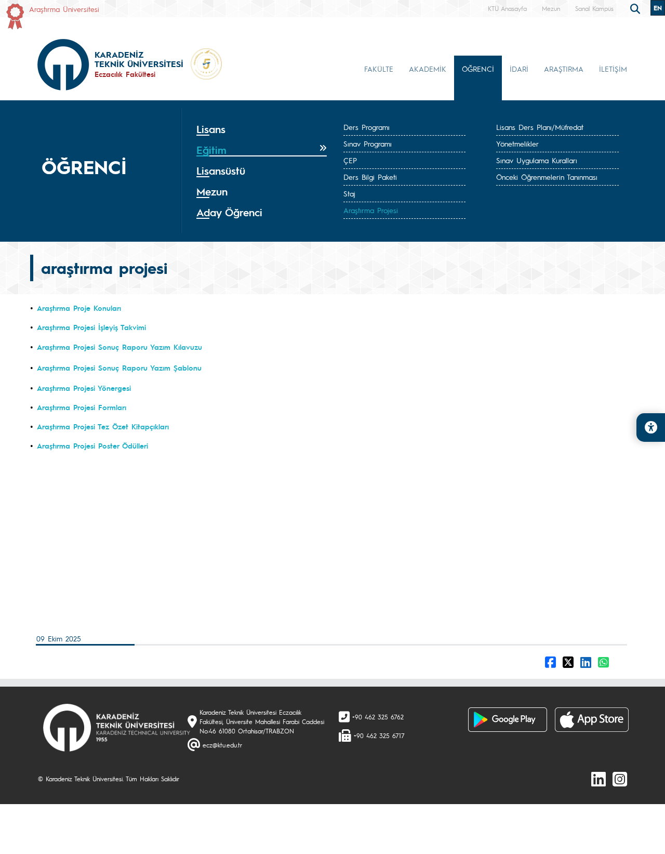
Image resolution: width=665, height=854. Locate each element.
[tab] (261, 129)
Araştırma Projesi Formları (83, 407)
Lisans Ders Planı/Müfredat (539, 127)
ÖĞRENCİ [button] (478, 68)
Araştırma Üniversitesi (64, 9)
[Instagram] (620, 779)
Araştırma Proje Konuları (79, 307)
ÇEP (350, 160)
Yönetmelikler (517, 143)
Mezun (551, 8)
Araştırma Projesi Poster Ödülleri (92, 445)
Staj (349, 193)
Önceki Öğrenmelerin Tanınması (546, 176)
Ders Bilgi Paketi (370, 176)
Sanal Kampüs (594, 8)
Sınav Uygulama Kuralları (536, 160)
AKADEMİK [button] (427, 68)
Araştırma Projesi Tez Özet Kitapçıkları (103, 426)
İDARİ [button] (519, 68)
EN (658, 8)
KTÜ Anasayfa (507, 8)
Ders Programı (366, 127)
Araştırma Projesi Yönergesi (84, 387)
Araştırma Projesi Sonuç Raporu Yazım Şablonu (119, 367)
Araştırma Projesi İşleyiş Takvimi (91, 327)
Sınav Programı (367, 143)
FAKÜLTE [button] (378, 68)
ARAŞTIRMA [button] (563, 68)
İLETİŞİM (613, 68)
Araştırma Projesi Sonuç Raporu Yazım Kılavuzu (119, 346)
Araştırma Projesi (370, 210)
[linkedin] (598, 779)
